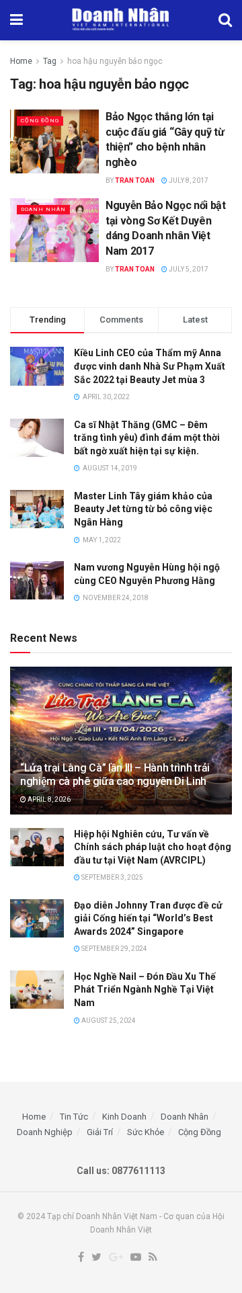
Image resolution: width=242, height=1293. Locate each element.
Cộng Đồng (40, 121)
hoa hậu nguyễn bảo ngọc (115, 61)
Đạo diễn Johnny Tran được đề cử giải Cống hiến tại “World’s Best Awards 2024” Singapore (148, 918)
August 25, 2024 (108, 1020)
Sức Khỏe (145, 1132)
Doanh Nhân (43, 209)
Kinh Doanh (124, 1117)
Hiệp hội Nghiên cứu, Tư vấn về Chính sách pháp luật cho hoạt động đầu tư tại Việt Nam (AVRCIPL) (152, 847)
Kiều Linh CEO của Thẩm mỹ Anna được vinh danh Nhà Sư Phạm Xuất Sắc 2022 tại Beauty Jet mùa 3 (149, 365)
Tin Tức (74, 1117)
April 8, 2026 (48, 799)
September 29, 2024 (113, 948)
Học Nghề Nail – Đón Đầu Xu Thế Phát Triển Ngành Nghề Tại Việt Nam (145, 989)
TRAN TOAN (135, 180)
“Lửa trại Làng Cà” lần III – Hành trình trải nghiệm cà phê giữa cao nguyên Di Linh (115, 774)
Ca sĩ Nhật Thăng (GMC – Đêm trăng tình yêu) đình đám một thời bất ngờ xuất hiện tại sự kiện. (147, 437)
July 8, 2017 (187, 180)
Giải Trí (100, 1132)
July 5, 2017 (187, 269)
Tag (49, 61)
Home (21, 61)
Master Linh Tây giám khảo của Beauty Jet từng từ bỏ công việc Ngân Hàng (143, 509)
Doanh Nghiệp (45, 1132)
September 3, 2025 (111, 877)
